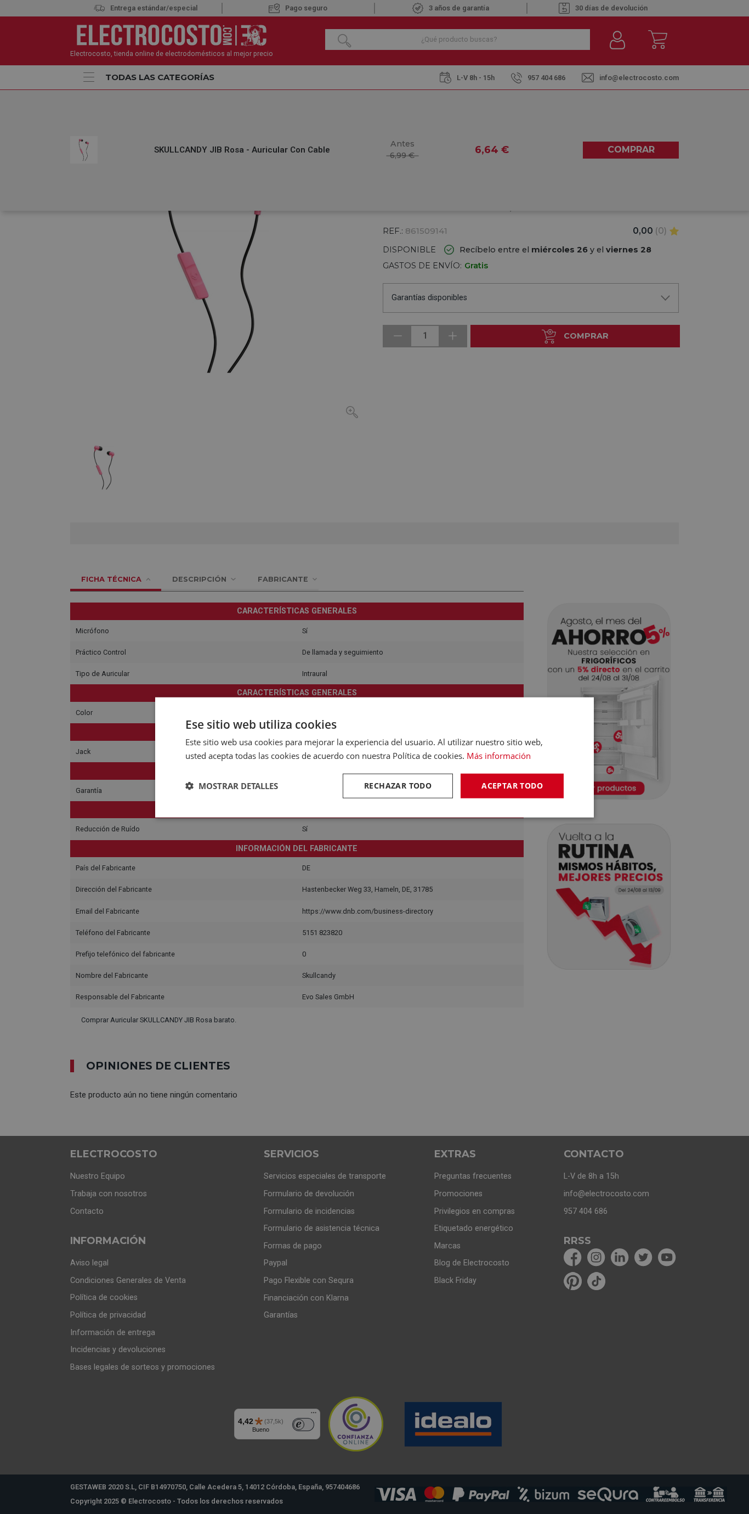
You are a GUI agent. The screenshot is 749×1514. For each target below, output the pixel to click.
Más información (499, 755)
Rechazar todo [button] (398, 785)
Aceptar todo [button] (512, 785)
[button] (231, 785)
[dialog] (374, 757)
